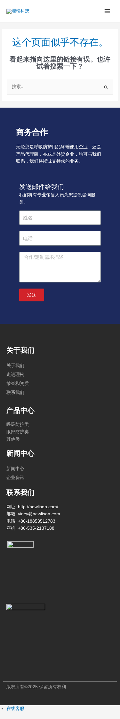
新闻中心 (15, 468)
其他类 (13, 439)
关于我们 (15, 365)
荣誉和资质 (17, 383)
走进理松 (15, 374)
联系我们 (15, 392)
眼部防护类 (17, 431)
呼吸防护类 (17, 424)
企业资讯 (15, 477)
